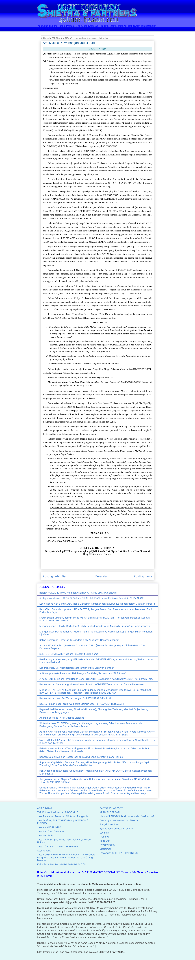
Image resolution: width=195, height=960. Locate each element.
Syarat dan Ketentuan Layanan (116, 828)
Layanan (104, 832)
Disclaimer (105, 848)
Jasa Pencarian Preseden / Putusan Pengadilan (63, 816)
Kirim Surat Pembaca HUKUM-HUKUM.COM (61, 864)
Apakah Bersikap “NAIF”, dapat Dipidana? (62, 717)
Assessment (44, 850)
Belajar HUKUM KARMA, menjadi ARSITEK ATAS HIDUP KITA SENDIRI (78, 592)
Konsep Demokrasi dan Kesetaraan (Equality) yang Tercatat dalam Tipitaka (81, 757)
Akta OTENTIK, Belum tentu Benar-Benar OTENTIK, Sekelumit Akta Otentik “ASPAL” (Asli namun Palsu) (96, 679)
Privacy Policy (107, 844)
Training (104, 836)
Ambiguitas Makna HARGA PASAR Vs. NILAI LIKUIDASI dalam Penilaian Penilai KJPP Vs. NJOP (91, 598)
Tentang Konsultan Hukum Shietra (118, 820)
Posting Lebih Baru (55, 576)
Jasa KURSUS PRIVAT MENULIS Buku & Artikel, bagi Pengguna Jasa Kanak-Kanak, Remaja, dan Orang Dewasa (66, 857)
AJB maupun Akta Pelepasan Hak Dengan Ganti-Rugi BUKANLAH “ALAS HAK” (82, 673)
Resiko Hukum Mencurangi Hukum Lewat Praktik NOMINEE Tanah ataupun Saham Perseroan (91, 684)
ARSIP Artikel (44, 808)
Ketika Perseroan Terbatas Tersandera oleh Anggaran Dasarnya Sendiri (79, 640)
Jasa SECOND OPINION (50, 831)
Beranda (101, 576)
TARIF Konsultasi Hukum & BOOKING (57, 812)
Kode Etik (104, 840)
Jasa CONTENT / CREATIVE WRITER (57, 846)
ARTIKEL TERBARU (110, 812)
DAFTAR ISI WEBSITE (111, 808)
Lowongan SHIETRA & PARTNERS (118, 853)
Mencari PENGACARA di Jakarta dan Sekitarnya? (126, 816)
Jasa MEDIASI (45, 835)
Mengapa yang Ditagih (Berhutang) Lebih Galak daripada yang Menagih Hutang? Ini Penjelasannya (94, 626)
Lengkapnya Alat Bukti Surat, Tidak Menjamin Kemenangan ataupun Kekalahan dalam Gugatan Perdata (97, 603)
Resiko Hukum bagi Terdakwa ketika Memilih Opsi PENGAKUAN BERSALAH (81, 703)
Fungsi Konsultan (109, 824)
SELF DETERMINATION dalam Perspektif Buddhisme (68, 654)
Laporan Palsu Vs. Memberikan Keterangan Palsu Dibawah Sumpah (76, 667)
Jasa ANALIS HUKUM (49, 827)
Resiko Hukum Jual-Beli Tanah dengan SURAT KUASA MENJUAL (75, 698)
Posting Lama (143, 576)
